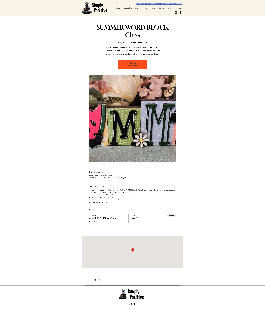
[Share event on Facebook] (90, 280)
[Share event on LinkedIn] (100, 280)
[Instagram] (176, 12)
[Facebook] (180, 12)
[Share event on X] (95, 280)
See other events (132, 65)
